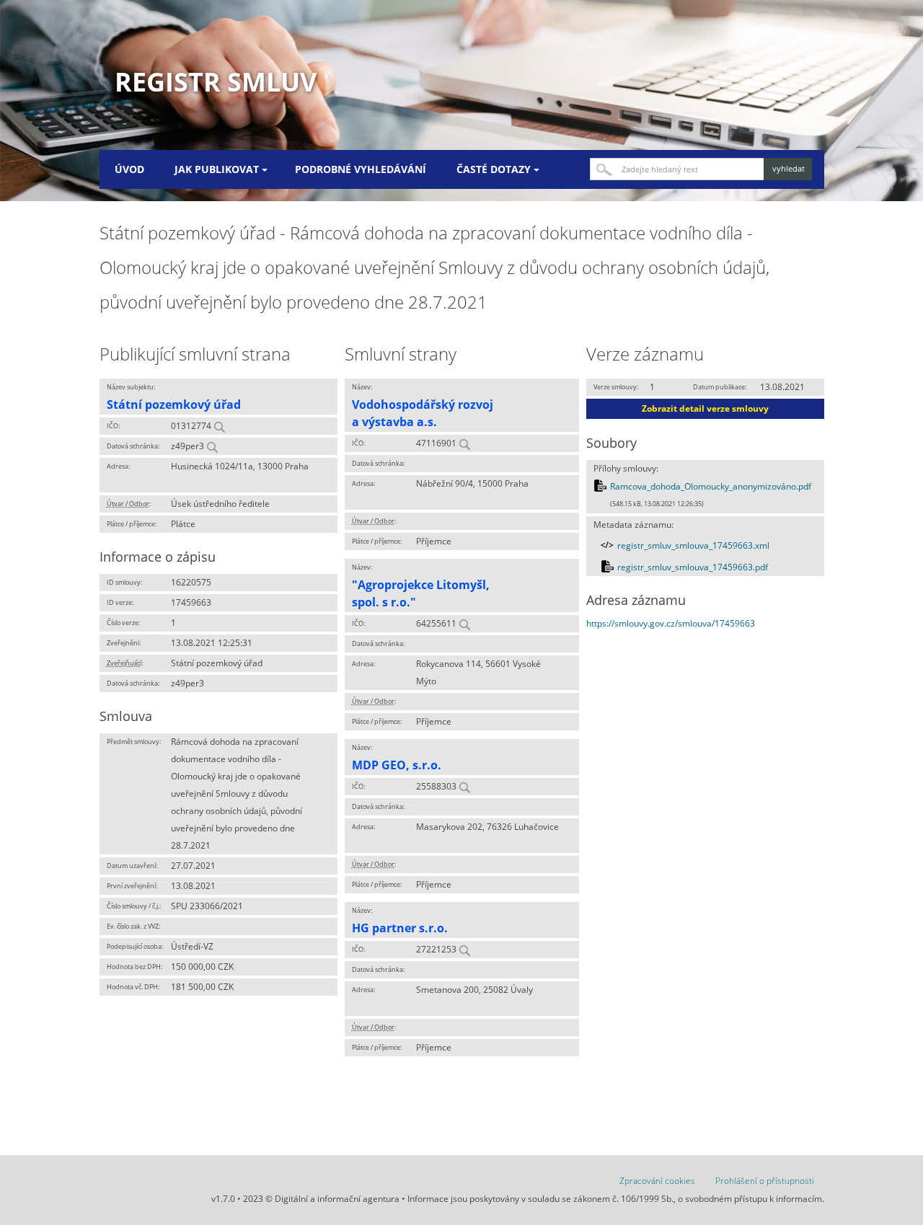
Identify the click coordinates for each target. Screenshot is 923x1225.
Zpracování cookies (657, 1181)
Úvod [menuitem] (129, 169)
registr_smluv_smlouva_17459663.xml (693, 545)
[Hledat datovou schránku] (212, 446)
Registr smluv (216, 81)
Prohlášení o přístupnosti (764, 1181)
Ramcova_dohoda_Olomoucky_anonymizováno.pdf (710, 486)
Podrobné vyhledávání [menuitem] (360, 169)
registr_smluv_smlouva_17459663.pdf (692, 567)
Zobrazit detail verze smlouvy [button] (705, 408)
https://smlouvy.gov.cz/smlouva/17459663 (670, 623)
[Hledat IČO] (219, 425)
